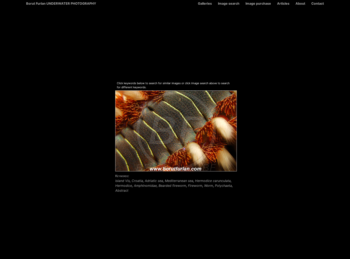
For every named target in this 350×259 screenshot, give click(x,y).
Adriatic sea (154, 181)
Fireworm (195, 186)
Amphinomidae (145, 186)
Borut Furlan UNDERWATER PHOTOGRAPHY (61, 3)
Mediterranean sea (179, 181)
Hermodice (123, 186)
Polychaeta (223, 186)
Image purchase (258, 3)
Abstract (121, 190)
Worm (208, 186)
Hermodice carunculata (213, 181)
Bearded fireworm (172, 186)
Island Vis (122, 181)
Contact (317, 3)
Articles (283, 3)
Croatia (137, 181)
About (300, 3)
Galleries (205, 3)
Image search (228, 3)
